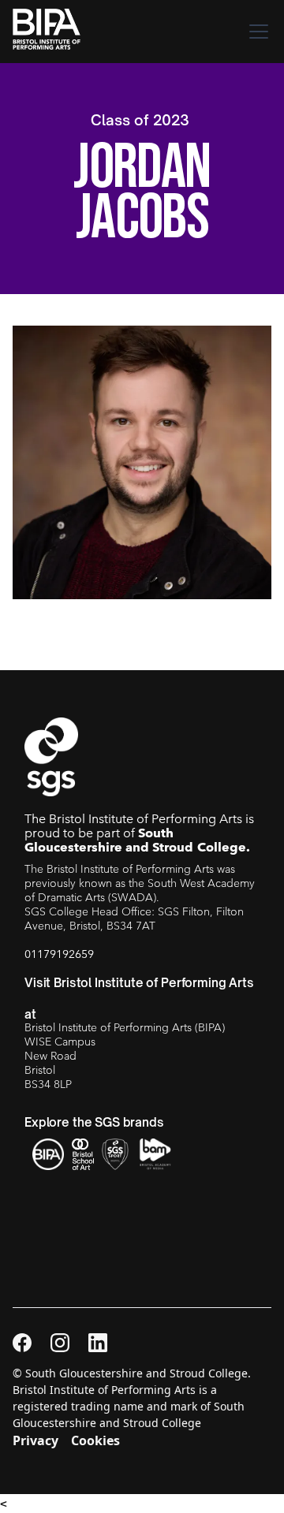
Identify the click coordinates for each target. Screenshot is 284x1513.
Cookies (95, 1440)
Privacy (35, 1440)
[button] (255, 31)
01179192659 (59, 954)
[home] (51, 31)
